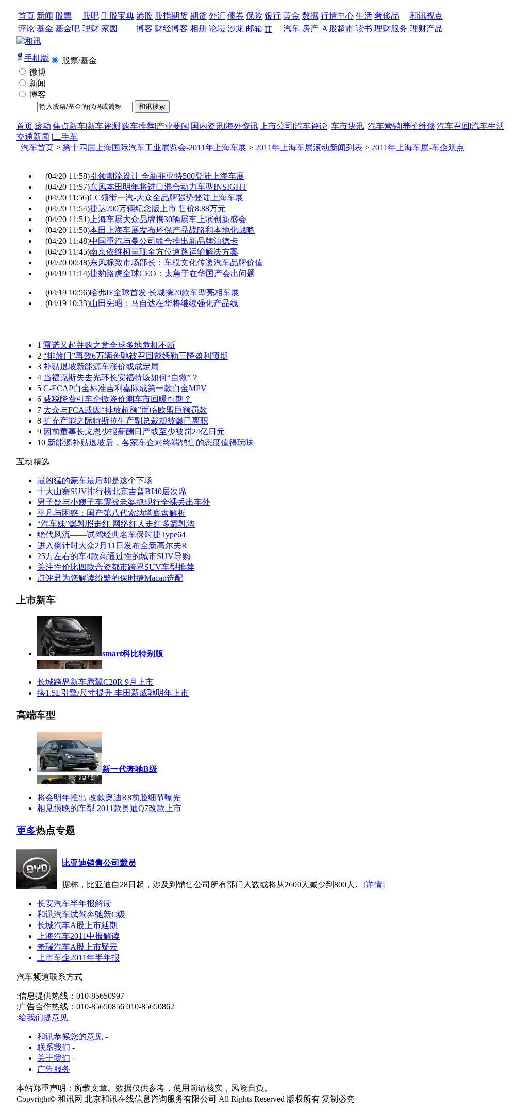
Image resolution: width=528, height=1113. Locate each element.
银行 (273, 15)
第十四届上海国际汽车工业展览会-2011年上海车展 (154, 147)
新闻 (45, 15)
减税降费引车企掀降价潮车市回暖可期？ (117, 399)
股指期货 (171, 15)
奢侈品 (386, 15)
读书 (364, 28)
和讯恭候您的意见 (70, 1036)
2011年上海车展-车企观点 (418, 147)
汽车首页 (37, 147)
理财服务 (390, 28)
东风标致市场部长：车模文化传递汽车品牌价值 (176, 262)
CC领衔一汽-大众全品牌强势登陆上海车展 (166, 197)
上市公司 (276, 126)
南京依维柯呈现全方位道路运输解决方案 (164, 251)
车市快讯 (347, 126)
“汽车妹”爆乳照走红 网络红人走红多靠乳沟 (116, 523)
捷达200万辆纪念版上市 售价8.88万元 (158, 208)
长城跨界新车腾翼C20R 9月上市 (95, 682)
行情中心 (337, 15)
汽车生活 (487, 126)
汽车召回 (453, 126)
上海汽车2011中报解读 (78, 936)
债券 (235, 15)
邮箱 (254, 28)
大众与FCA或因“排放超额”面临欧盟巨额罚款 (125, 410)
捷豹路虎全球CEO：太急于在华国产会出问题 (172, 273)
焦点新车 (69, 126)
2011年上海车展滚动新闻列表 (308, 147)
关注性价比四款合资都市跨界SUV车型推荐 (115, 567)
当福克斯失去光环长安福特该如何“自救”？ (121, 377)
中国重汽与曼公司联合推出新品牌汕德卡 (164, 241)
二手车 (65, 136)
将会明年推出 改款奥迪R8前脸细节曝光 (109, 797)
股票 (63, 15)
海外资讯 (241, 126)
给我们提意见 (43, 1017)
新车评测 (103, 126)
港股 (144, 15)
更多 (26, 830)
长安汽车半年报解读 (74, 903)
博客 (144, 28)
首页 (26, 15)
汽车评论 (310, 126)
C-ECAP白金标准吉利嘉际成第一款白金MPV (125, 388)
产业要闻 (172, 126)
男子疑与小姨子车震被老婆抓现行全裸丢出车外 (123, 502)
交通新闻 (33, 136)
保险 (254, 15)
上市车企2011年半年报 (78, 957)
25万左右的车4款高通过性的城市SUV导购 (113, 556)
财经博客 (171, 28)
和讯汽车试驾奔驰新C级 (81, 914)
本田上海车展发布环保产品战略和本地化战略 (172, 230)
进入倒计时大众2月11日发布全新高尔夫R (112, 545)
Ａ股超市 (337, 28)
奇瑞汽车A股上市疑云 (77, 946)
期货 (198, 15)
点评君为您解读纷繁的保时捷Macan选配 (110, 578)
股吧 (90, 15)
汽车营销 (384, 126)
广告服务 (53, 1069)
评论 (26, 28)
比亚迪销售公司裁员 (99, 862)
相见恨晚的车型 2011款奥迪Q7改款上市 (109, 808)
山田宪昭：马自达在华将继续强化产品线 (164, 303)
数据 (310, 15)
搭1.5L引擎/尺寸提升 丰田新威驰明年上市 (113, 692)
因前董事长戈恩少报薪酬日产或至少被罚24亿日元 (134, 431)
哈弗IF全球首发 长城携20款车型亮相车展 (164, 292)
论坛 (217, 28)
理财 (90, 28)
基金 (45, 28)
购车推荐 (138, 126)
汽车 (291, 28)
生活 (364, 15)
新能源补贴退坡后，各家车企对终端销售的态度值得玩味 (150, 442)
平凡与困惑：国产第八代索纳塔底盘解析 (111, 513)
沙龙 (235, 28)
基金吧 (67, 28)
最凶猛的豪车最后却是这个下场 (95, 480)
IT (268, 29)
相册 (198, 28)
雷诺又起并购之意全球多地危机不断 (109, 345)
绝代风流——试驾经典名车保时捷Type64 (111, 534)
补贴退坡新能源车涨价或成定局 (101, 366)
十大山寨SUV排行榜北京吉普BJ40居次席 (112, 491)
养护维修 (418, 126)
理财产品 (426, 28)
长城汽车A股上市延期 (77, 925)
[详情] (374, 884)
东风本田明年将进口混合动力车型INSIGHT (168, 186)
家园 (109, 28)
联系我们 (53, 1047)
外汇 (217, 15)
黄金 (291, 15)
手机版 (36, 58)
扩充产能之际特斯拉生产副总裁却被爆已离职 (125, 420)
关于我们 (53, 1058)
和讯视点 (426, 15)
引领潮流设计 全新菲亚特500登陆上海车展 (167, 176)
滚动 (43, 126)
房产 (310, 28)
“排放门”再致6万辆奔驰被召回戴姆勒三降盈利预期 (135, 355)
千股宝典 (117, 15)
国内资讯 (207, 126)
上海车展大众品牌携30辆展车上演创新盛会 (168, 219)
